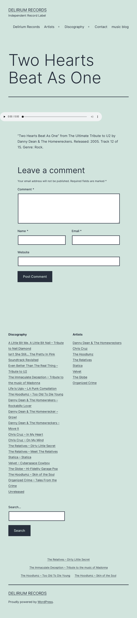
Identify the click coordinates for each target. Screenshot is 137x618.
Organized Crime (85, 383)
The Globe (80, 377)
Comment (26, 189)
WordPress (45, 602)
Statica (78, 365)
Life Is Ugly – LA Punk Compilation (32, 388)
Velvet (77, 371)
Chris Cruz (80, 348)
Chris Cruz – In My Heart (25, 434)
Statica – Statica (19, 457)
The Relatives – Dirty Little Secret (31, 446)
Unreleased (16, 491)
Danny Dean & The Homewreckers (97, 343)
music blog (120, 27)
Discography (74, 27)
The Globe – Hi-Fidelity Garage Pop (33, 468)
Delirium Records (27, 10)
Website (23, 252)
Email (77, 231)
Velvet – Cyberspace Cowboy (29, 463)
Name (23, 231)
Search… (14, 507)
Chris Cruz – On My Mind (26, 440)
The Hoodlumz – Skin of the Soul (31, 474)
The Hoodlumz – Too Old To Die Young (35, 394)
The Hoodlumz (83, 354)
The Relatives (82, 360)
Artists (49, 27)
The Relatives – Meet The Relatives (33, 451)
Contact (101, 27)
